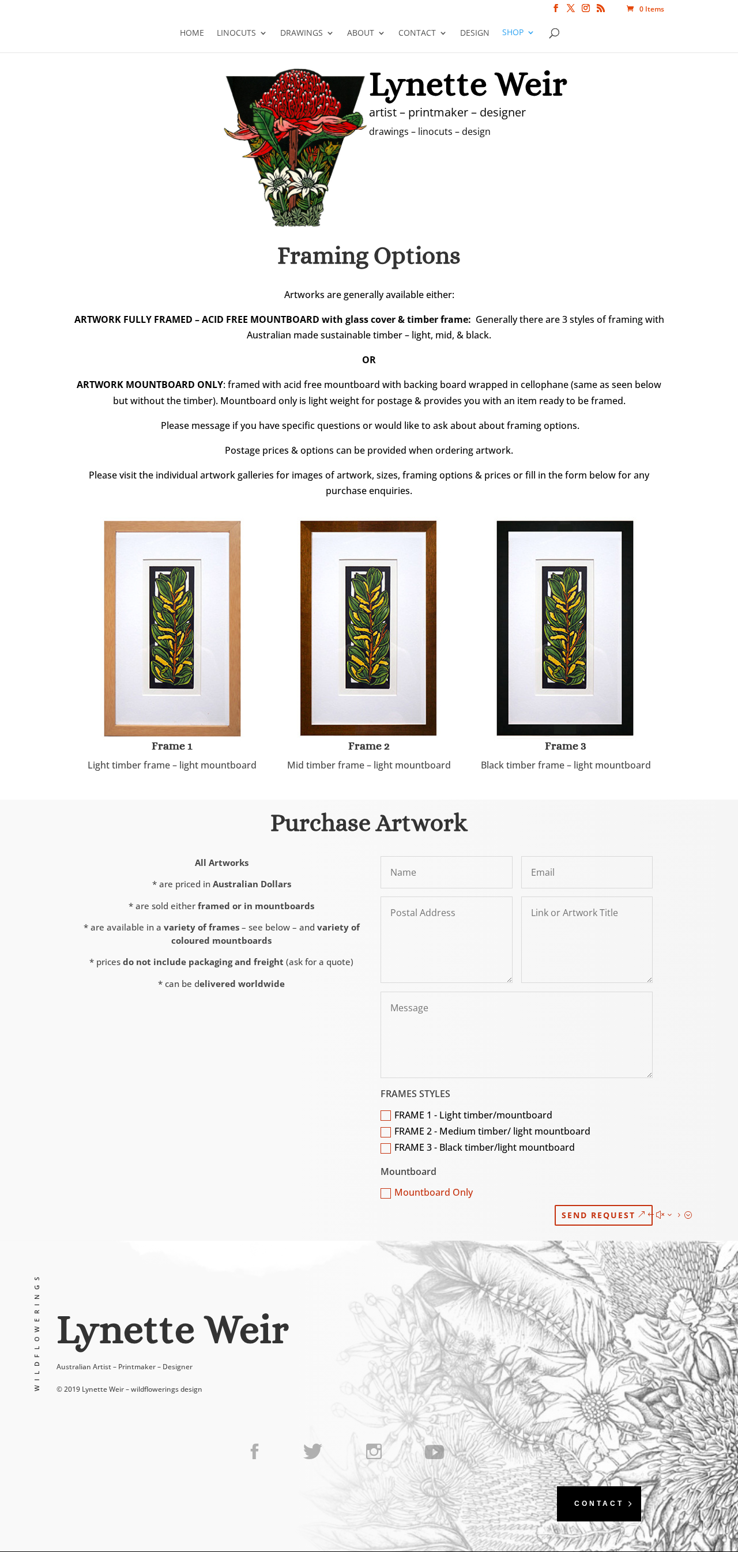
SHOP (513, 32)
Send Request (598, 1215)
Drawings (301, 32)
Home (192, 32)
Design (475, 32)
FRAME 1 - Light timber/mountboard (473, 1115)
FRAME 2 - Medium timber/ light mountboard (492, 1131)
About (360, 32)
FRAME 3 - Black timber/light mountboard (484, 1147)
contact (599, 1504)
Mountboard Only (433, 1192)
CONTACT (417, 32)
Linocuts (236, 32)
